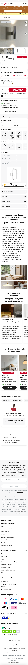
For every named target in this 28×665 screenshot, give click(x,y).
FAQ (2, 526)
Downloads (6, 206)
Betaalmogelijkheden (7, 537)
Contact (3, 534)
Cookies (3, 587)
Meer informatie (7, 192)
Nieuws (3, 573)
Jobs (2, 559)
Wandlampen (6, 17)
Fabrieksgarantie (6, 545)
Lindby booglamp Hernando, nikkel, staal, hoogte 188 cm (9, 381)
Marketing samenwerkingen (9, 562)
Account (3, 542)
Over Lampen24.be (8, 550)
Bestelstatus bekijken (7, 529)
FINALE (13, 11)
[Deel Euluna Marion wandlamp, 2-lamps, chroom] (25, 25)
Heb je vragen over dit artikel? (15, 184)
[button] (3, 51)
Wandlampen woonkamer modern (12, 400)
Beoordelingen (5, 567)
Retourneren (5, 532)
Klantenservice (7, 520)
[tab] (14, 533)
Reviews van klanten (9, 624)
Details (4, 196)
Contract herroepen (8, 523)
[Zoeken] (23, 4)
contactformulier (19, 511)
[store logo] (9, 4)
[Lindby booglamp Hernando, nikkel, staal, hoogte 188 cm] (9, 372)
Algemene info (7, 578)
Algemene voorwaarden (8, 584)
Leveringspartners (8, 613)
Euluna (16, 123)
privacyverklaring (20, 513)
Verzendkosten (6, 540)
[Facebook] (11, 645)
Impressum (4, 581)
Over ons (4, 554)
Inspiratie (4, 570)
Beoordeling (6, 201)
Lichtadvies (11, 570)
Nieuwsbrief (4, 556)
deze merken (20, 492)
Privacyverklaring (6, 589)
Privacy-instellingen (8, 648)
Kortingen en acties (7, 565)
